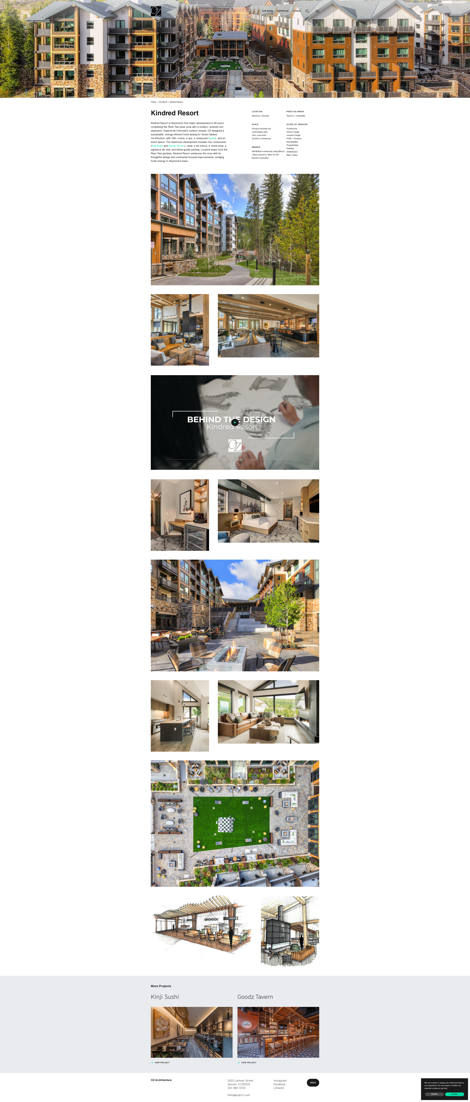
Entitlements (292, 152)
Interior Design (293, 132)
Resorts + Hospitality (296, 116)
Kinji (154, 146)
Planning (290, 149)
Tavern (180, 146)
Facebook (279, 1084)
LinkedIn (279, 1088)
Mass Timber (292, 155)
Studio (297, 11)
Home (153, 102)
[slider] (235, 459)
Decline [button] (434, 1094)
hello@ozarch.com (239, 1095)
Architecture (292, 129)
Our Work (267, 11)
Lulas (212, 138)
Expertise (283, 11)
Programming (292, 145)
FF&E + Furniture (294, 139)
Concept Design (293, 136)
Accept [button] (455, 1094)
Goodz (172, 146)
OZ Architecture (161, 1080)
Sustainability (292, 142)
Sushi (160, 146)
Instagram (280, 1080)
